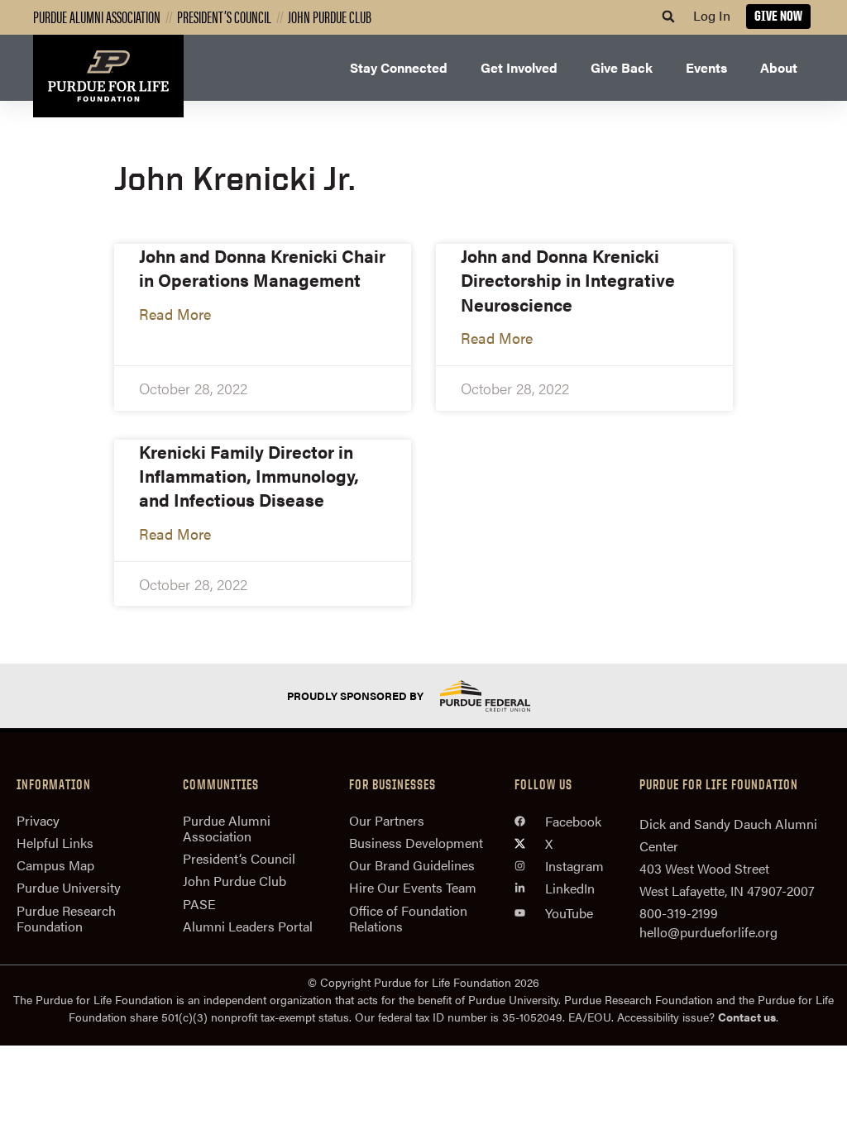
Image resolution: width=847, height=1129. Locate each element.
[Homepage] (108, 76)
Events (706, 67)
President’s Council (224, 16)
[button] (668, 16)
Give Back (622, 67)
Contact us (747, 1016)
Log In (711, 15)
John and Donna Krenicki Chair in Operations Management (262, 267)
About (778, 67)
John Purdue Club (329, 16)
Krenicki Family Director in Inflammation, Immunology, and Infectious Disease (249, 475)
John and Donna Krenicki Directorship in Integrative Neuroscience (568, 280)
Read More (175, 313)
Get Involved (519, 67)
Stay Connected (398, 67)
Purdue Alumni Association (96, 16)
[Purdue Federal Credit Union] (499, 695)
